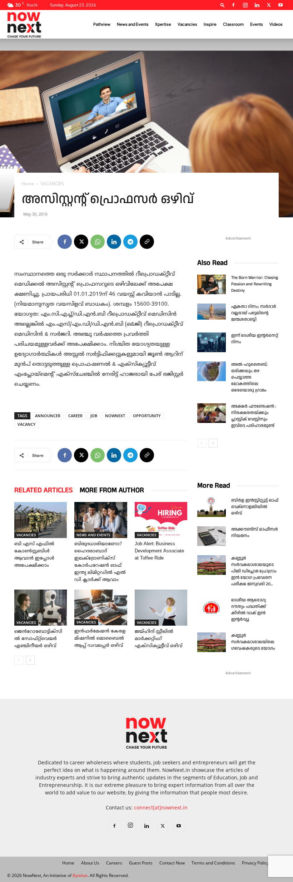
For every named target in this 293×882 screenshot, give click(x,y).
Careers (114, 863)
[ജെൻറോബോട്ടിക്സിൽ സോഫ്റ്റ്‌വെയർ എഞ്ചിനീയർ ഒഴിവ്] (40, 608)
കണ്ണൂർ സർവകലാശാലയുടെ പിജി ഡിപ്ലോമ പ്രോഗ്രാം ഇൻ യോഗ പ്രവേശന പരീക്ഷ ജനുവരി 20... (254, 571)
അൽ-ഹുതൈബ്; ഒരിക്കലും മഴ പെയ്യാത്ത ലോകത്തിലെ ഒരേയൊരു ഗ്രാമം (249, 377)
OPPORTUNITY (147, 415)
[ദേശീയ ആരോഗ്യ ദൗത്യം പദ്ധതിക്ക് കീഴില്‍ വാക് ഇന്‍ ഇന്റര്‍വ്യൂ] (211, 607)
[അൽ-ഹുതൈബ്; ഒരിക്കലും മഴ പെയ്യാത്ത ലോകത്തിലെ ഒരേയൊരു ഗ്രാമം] (211, 371)
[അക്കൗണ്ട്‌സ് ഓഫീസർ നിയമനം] (211, 536)
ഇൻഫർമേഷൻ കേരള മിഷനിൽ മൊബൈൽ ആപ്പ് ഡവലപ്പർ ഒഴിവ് (99, 639)
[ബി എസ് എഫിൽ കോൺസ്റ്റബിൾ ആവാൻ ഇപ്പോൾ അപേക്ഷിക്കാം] (40, 520)
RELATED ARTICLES (43, 490)
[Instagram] (245, 5)
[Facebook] (233, 5)
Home (28, 184)
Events (256, 24)
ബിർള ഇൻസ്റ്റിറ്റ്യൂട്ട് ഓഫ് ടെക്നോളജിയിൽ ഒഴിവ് (254, 506)
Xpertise (163, 24)
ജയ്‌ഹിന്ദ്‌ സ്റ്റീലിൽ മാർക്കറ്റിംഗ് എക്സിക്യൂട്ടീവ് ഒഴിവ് (158, 639)
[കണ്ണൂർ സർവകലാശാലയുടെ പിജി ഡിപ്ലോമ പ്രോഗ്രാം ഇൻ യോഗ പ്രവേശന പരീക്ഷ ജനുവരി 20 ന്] (211, 565)
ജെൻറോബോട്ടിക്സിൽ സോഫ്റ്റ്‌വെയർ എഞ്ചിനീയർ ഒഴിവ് (38, 639)
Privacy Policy (255, 863)
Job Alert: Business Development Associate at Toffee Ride (159, 551)
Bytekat (80, 875)
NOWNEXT (115, 415)
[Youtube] (280, 5)
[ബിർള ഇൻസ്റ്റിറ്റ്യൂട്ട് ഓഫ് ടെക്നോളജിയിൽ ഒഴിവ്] (211, 507)
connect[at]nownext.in (161, 807)
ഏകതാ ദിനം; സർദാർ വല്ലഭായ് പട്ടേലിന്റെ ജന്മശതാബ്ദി (253, 313)
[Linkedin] (257, 5)
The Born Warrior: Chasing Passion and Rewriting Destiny (254, 284)
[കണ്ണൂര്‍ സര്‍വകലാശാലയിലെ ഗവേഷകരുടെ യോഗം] (211, 642)
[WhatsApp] (97, 242)
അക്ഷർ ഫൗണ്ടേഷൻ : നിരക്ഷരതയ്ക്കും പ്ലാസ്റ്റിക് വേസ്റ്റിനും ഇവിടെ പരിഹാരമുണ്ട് (253, 416)
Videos (276, 24)
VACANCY (27, 424)
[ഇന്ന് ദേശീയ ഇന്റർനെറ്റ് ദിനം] (211, 342)
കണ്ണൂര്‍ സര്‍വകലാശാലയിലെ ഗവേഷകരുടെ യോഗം (253, 641)
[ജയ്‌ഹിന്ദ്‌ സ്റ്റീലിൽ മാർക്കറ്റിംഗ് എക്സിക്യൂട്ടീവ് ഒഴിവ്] (161, 608)
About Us (90, 863)
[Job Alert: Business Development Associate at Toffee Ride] (161, 520)
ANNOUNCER (47, 415)
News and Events (133, 24)
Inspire (210, 24)
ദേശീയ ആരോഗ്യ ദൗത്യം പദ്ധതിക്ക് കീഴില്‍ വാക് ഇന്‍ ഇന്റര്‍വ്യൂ (248, 609)
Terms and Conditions (213, 863)
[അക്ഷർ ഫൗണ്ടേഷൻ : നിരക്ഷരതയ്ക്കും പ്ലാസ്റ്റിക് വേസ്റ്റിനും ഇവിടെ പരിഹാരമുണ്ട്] (211, 413)
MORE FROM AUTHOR (112, 490)
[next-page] (30, 660)
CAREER (75, 415)
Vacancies (187, 24)
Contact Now (172, 863)
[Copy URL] (147, 242)
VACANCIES (26, 534)
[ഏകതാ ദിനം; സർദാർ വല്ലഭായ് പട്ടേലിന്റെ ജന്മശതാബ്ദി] (211, 312)
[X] (268, 5)
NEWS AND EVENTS (93, 534)
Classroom (233, 24)
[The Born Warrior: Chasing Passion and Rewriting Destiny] (211, 284)
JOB (93, 415)
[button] (222, 5)
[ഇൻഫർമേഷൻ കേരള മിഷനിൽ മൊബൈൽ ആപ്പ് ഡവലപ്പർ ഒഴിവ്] (100, 608)
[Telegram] (130, 242)
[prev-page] (18, 660)
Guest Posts (141, 863)
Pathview (101, 24)
